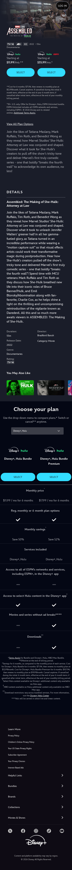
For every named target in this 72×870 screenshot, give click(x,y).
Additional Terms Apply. (24, 113)
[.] (10, 831)
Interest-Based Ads (16, 768)
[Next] (66, 387)
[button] (36, 775)
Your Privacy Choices (16, 761)
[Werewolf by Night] (50, 387)
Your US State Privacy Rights (20, 748)
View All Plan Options (20, 124)
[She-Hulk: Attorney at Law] (20, 387)
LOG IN (62, 5)
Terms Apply (14, 658)
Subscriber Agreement (17, 755)
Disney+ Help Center (39, 695)
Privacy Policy (13, 736)
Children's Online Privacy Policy (21, 742)
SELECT (20, 72)
